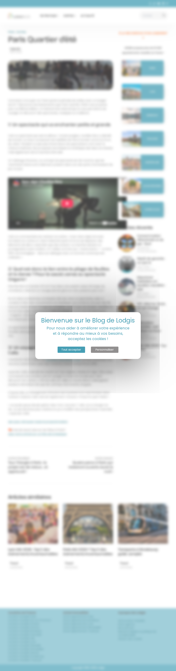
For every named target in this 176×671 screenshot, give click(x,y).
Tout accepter (71, 350)
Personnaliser (104, 350)
